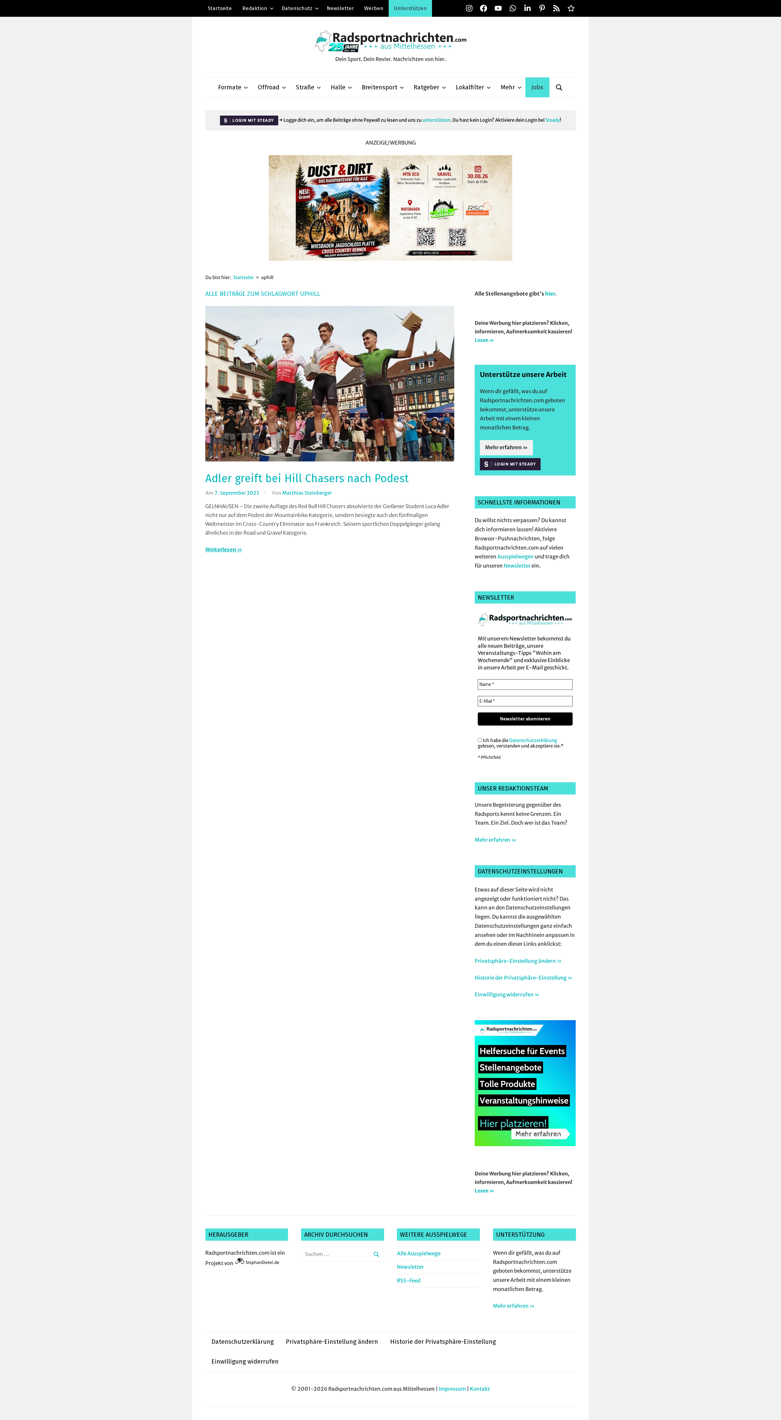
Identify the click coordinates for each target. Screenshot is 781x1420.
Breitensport (379, 87)
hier (550, 293)
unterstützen (436, 120)
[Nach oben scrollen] (770, 1409)
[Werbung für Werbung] (525, 1144)
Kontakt (480, 1389)
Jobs (537, 87)
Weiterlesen (220, 549)
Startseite (220, 8)
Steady (552, 120)
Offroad (268, 87)
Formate (229, 87)
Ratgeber (426, 87)
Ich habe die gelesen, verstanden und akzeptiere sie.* (520, 743)
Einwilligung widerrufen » (507, 994)
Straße (305, 87)
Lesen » (484, 340)
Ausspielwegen (515, 556)
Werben (373, 8)
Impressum (452, 1389)
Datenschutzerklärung (533, 740)
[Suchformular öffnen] (559, 87)
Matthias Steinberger (307, 493)
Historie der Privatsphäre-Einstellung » (523, 977)
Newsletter (340, 8)
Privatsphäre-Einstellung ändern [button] (332, 1341)
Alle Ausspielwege (419, 1253)
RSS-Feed (408, 1280)
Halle (338, 87)
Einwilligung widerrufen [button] (245, 1361)
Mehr (508, 87)
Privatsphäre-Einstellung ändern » (518, 961)
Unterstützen (410, 8)
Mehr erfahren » (506, 447)
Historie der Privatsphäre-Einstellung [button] (443, 1341)
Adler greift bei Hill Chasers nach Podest (307, 478)
